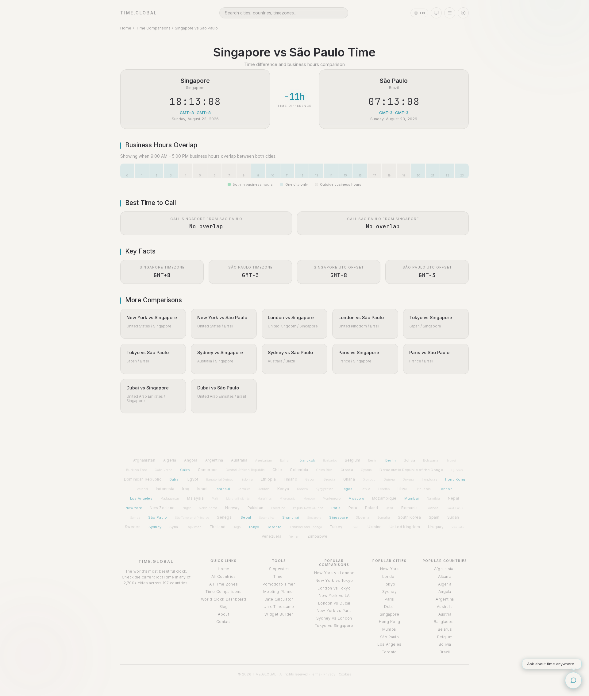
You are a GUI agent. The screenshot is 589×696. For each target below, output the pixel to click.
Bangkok (307, 460)
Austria (444, 614)
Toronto (274, 527)
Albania (444, 576)
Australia (239, 460)
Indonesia (165, 489)
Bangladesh (445, 621)
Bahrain (285, 460)
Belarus (445, 629)
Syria (173, 527)
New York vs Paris (334, 610)
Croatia (347, 470)
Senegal (225, 517)
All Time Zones (223, 584)
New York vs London (334, 572)
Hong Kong (455, 479)
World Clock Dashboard (223, 599)
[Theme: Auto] (436, 12)
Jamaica (244, 489)
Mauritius (264, 498)
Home (125, 28)
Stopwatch (279, 568)
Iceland (142, 489)
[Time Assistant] (573, 680)
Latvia (365, 489)
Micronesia (287, 498)
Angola (190, 460)
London (445, 489)
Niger (187, 508)
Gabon (310, 479)
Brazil (445, 652)
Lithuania (423, 489)
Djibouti (457, 470)
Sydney (155, 527)
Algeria (169, 460)
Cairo (185, 470)
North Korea (208, 508)
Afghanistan (144, 460)
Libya (403, 489)
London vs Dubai (334, 603)
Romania (409, 508)
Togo (237, 527)
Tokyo (254, 527)
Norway (232, 508)
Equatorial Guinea (219, 479)
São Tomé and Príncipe (192, 517)
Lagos (347, 489)
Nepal (453, 498)
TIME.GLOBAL (156, 561)
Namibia (433, 498)
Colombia (299, 470)
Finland (290, 479)
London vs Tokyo (334, 588)
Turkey (336, 527)
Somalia (383, 517)
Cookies (345, 674)
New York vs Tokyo (334, 580)
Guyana (408, 479)
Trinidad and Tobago (306, 527)
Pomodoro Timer (279, 584)
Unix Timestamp (279, 606)
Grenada (369, 479)
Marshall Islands (237, 498)
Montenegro (332, 498)
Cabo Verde (163, 470)
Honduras (429, 479)
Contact (223, 621)
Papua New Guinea (308, 508)
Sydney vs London (334, 618)
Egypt (192, 479)
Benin (373, 460)
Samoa (135, 517)
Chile (277, 470)
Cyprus (366, 470)
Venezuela (272, 536)
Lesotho (384, 489)
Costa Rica (324, 470)
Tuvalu (355, 527)
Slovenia (362, 517)
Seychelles (266, 517)
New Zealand (162, 508)
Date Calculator (278, 599)
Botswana (430, 460)
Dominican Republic (142, 479)
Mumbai (411, 498)
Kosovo (302, 489)
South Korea (409, 517)
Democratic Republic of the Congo (411, 470)
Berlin (390, 460)
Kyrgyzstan (325, 489)
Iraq (185, 489)
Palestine (278, 508)
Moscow (356, 498)
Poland (371, 508)
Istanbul (222, 489)
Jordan (264, 489)
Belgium (352, 460)
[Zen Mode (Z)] (463, 12)
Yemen (294, 536)
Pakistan (255, 508)
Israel (202, 489)
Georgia (329, 479)
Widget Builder (278, 614)
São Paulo (157, 517)
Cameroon (208, 470)
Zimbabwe (317, 536)
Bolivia (409, 460)
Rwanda (431, 508)
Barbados (330, 460)
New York (133, 508)
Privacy (329, 674)
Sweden (133, 527)
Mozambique (384, 498)
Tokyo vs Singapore (334, 625)
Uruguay (436, 527)
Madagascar (169, 498)
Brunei (451, 460)
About (223, 614)
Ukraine (375, 527)
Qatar (390, 508)
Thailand (217, 527)
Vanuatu (458, 527)
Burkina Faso (136, 470)
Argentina (214, 460)
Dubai (174, 479)
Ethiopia (268, 479)
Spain (434, 517)
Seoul (246, 517)
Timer (278, 576)
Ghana (349, 479)
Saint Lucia (455, 508)
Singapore (314, 517)
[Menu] (449, 12)
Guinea (389, 479)
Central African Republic (244, 470)
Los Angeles (141, 498)
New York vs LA (334, 595)
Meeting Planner (278, 591)
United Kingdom (405, 527)
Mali (215, 498)
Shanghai (290, 517)
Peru (352, 508)
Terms (315, 674)
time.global (138, 12)
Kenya (283, 489)
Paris (336, 508)
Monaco (309, 498)
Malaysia (195, 498)
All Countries (223, 576)
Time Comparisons (153, 28)
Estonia (247, 479)
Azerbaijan (263, 460)
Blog (223, 606)
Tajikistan (194, 527)
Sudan (453, 517)
